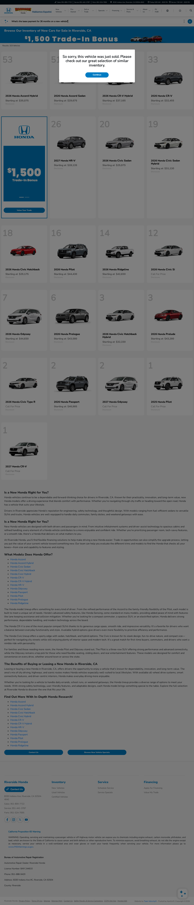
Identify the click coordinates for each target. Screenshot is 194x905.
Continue (97, 74)
